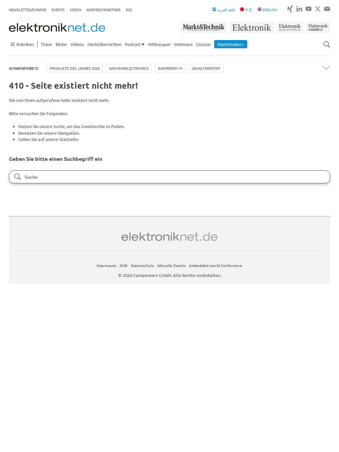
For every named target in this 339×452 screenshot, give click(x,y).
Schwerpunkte (24, 68)
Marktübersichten (104, 44)
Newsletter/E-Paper (27, 9)
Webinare (183, 44)
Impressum (106, 265)
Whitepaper (159, 44)
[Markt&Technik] (203, 27)
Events (58, 9)
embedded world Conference (215, 265)
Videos (77, 44)
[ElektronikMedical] (318, 27)
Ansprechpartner (103, 9)
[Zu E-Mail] (327, 9)
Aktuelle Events (171, 265)
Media (75, 9)
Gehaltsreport (206, 68)
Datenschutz (142, 265)
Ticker (46, 44)
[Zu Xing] (290, 8)
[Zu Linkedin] (299, 9)
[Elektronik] (251, 27)
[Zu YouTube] (309, 9)
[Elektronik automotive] (290, 27)
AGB (123, 265)
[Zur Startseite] (57, 27)
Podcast (133, 44)
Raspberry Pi (170, 68)
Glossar (203, 44)
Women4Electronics (129, 68)
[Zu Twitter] (318, 9)
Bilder (61, 44)
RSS (129, 9)
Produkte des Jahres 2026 (75, 68)
